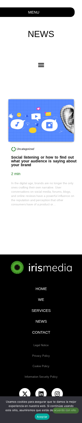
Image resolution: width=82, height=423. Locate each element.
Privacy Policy (41, 355)
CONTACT (41, 332)
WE (41, 299)
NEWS (41, 321)
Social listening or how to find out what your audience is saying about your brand (44, 161)
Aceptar (42, 416)
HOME (41, 289)
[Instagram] (57, 394)
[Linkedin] (41, 394)
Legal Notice (41, 345)
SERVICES (41, 310)
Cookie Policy (41, 366)
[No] (66, 410)
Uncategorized (25, 149)
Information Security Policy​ (41, 376)
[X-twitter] (24, 394)
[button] (41, 65)
